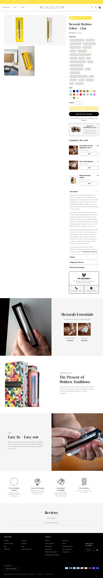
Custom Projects (8, 543)
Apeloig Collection (12, 574)
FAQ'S (64, 543)
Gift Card (23, 540)
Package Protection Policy (52, 554)
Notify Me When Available (84, 114)
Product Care (48, 549)
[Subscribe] (93, 550)
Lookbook (24, 543)
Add (89, 154)
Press (23, 546)
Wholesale (7, 549)
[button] (15, 7)
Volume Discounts (26, 549)
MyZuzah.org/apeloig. (90, 251)
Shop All (6, 540)
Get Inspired (48, 546)
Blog (5, 546)
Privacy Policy (66, 552)
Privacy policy (40, 574)
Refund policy (31, 574)
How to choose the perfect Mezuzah (81, 18)
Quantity (71, 102)
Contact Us (65, 540)
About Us (47, 540)
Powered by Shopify (22, 574)
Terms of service (49, 574)
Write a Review (51, 518)
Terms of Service (67, 549)
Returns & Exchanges (51, 552)
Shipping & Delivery (67, 546)
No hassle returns (51, 2)
